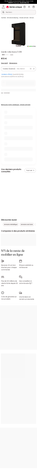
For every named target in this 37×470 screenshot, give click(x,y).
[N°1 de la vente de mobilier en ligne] (14, 7)
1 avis (11, 54)
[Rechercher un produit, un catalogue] (3, 12)
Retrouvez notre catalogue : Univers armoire (15, 105)
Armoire (32, 18)
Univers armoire (23, 18)
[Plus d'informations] (23, 76)
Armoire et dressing (12, 18)
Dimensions (13, 63)
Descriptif (4, 63)
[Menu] (3, 6)
